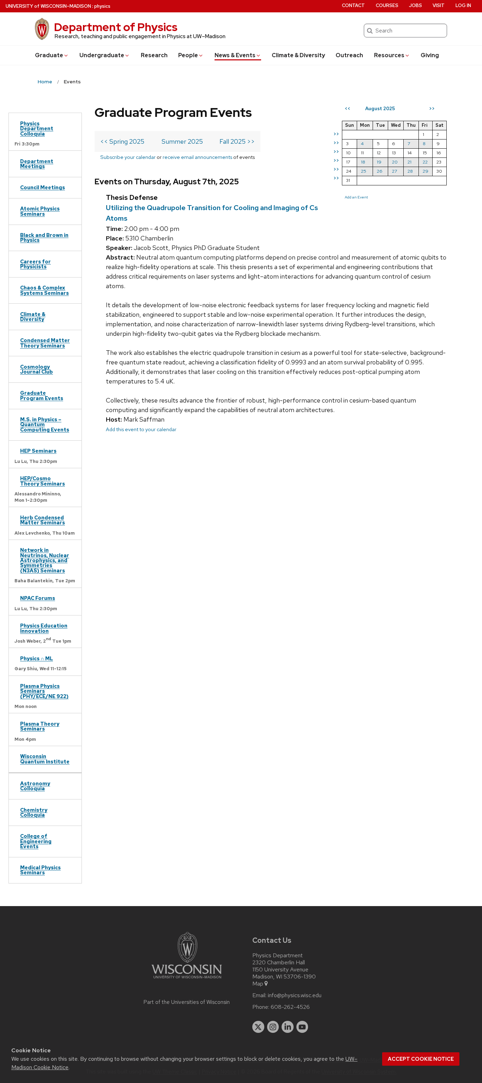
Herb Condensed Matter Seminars (42, 520)
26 (380, 171)
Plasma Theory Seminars (39, 726)
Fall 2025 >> (237, 141)
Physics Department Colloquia (36, 128)
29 (425, 171)
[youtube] (302, 1027)
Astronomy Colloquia (35, 786)
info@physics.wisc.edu (294, 995)
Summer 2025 (182, 141)
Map (257, 983)
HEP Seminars (38, 450)
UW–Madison (48, 6)
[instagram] (273, 1027)
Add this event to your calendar (141, 429)
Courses (387, 5)
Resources (389, 55)
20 (395, 162)
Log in (463, 5)
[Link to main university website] (186, 979)
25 (363, 171)
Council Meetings (42, 187)
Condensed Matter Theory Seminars (45, 343)
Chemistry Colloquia (33, 812)
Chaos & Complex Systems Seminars (44, 290)
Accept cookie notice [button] (421, 1059)
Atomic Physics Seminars (40, 211)
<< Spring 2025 (122, 141)
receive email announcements (197, 157)
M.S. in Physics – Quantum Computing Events (44, 424)
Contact (353, 5)
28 (410, 171)
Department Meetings (36, 163)
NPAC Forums (37, 598)
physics (102, 6)
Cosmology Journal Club (36, 369)
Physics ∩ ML (36, 658)
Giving (430, 55)
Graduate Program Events (41, 395)
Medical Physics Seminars (40, 870)
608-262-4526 (290, 1007)
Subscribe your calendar (128, 157)
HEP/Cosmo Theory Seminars (42, 481)
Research (154, 55)
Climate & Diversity (298, 55)
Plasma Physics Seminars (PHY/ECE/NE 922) (44, 691)
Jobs (415, 5)
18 (363, 162)
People (188, 55)
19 (379, 162)
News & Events (235, 55)
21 (409, 162)
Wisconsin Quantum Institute (45, 758)
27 (394, 171)
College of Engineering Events (36, 841)
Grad (49, 55)
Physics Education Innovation (43, 628)
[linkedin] (288, 1027)
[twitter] (258, 1027)
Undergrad (101, 55)
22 (425, 162)
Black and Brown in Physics (44, 237)
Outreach (349, 55)
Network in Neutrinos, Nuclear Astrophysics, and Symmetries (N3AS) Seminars (44, 560)
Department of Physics (115, 27)
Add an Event (356, 197)
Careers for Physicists (35, 264)
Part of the (187, 1002)
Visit (439, 5)
